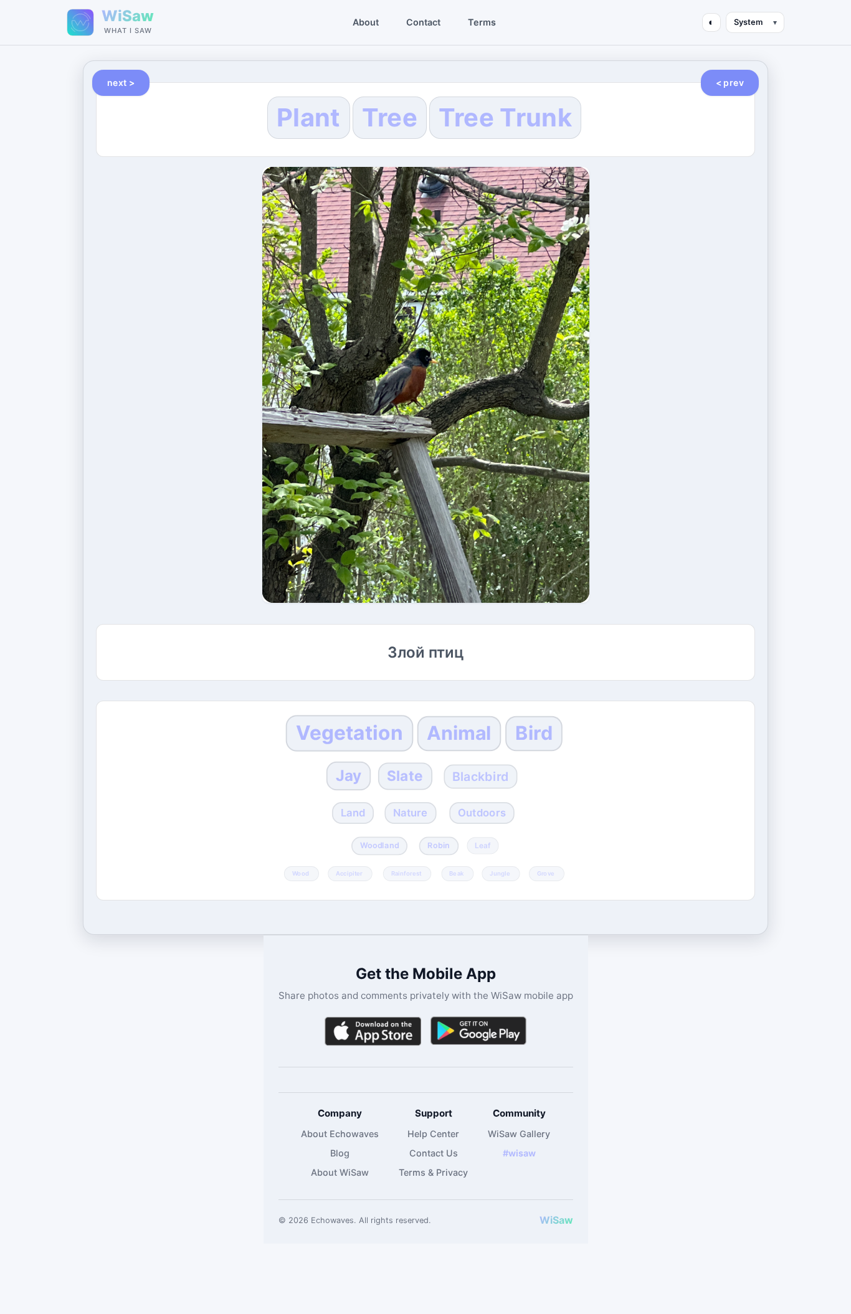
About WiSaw (340, 1172)
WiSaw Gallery (519, 1133)
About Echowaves (340, 1133)
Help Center (433, 1133)
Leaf (483, 845)
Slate (405, 775)
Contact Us (433, 1153)
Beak (456, 873)
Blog (339, 1153)
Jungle (500, 873)
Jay (349, 776)
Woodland (379, 845)
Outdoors (482, 812)
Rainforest (406, 873)
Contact (423, 22)
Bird (534, 733)
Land (352, 812)
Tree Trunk (505, 117)
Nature (410, 812)
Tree (389, 117)
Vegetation (350, 733)
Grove (545, 873)
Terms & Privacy (433, 1172)
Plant (309, 117)
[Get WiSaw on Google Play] (478, 1031)
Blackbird (480, 776)
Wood (300, 873)
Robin (438, 845)
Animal (459, 733)
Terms (482, 22)
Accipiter (349, 873)
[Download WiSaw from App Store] (372, 1031)
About (366, 22)
